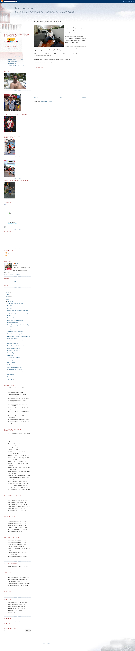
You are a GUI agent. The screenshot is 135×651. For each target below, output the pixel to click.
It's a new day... (11, 374)
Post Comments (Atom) (46, 101)
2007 (7, 299)
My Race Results (12, 61)
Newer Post (36, 97)
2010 (7, 292)
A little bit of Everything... (13, 357)
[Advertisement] (47, 83)
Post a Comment (37, 70)
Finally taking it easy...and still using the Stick (18, 336)
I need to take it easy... (12, 338)
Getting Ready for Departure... (14, 329)
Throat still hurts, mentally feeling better (17, 372)
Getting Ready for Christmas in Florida (17, 346)
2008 (7, 297)
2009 (7, 294)
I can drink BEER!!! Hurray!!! (14, 369)
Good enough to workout (13, 350)
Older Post (83, 97)
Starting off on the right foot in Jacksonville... (18, 310)
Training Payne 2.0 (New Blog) (15, 59)
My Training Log (12, 63)
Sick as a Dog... (11, 353)
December (10, 301)
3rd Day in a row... (11, 365)
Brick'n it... (10, 308)
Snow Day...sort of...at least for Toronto (16, 341)
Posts (8, 253)
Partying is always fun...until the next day (17, 313)
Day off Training (11, 306)
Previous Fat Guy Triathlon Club (16, 65)
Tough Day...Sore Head (13, 360)
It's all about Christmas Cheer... (15, 320)
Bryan (16, 263)
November (10, 380)
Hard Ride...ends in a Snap (13, 348)
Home (60, 97)
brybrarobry (12, 222)
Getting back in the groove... (14, 367)
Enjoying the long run (12, 343)
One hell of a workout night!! (14, 334)
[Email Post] (51, 62)
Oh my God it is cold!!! (13, 322)
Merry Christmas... (11, 318)
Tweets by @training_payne (11, 281)
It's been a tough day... (12, 377)
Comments (9, 256)
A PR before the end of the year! (15, 303)
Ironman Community (12, 223)
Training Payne (24, 8)
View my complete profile (12, 274)
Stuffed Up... (10, 355)
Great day (9, 315)
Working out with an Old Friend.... (15, 331)
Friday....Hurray (11, 362)
